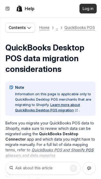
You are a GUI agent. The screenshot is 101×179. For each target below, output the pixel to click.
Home (44, 27)
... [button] (57, 27)
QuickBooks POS (79, 27)
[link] (25, 8)
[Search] (73, 168)
